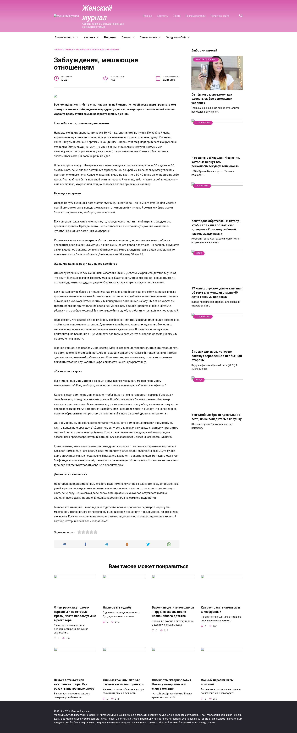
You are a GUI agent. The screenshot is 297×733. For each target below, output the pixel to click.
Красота (89, 37)
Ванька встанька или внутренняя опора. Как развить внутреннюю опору (74, 684)
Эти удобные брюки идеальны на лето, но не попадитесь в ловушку (216, 417)
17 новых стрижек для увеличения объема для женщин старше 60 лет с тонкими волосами (216, 293)
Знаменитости (64, 37)
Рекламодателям (196, 15)
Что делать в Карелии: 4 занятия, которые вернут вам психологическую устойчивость (215, 162)
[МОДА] (217, 281)
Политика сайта (220, 15)
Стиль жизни (148, 37)
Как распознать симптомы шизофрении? (220, 610)
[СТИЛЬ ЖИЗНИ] (217, 150)
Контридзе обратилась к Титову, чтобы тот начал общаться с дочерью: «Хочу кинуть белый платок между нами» (215, 227)
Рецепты (110, 37)
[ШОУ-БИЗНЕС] (217, 214)
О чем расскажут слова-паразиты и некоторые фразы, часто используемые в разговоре (75, 614)
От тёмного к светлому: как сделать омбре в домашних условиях (211, 99)
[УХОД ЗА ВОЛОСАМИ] (217, 87)
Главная (147, 15)
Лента (176, 15)
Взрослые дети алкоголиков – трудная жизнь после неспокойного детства (173, 612)
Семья (126, 37)
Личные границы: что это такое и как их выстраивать (123, 682)
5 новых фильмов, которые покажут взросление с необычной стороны (216, 356)
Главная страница (63, 49)
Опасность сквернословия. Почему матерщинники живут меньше (172, 684)
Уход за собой (176, 37)
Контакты (162, 15)
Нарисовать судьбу (117, 607)
